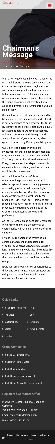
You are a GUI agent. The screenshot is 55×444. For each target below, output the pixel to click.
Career (8, 328)
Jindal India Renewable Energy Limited (23, 383)
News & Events (37, 328)
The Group (18, 62)
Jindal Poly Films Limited (17, 361)
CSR (32, 314)
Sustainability (11, 321)
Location (9, 336)
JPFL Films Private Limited (18, 354)
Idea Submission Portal (16, 307)
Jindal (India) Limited (15, 369)
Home (6, 62)
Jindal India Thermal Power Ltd (20, 376)
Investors (34, 321)
